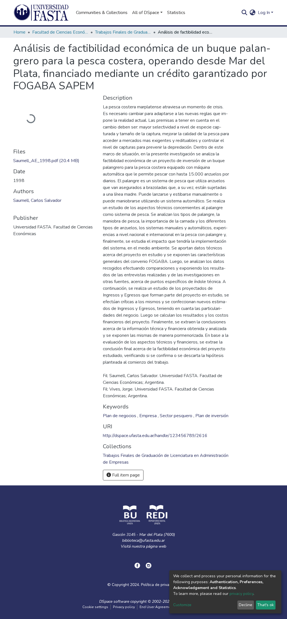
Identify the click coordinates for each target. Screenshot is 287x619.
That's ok (265, 605)
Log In (264, 13)
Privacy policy (124, 607)
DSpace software (114, 601)
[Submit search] (244, 12)
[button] (252, 12)
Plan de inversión (211, 416)
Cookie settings (95, 607)
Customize (182, 605)
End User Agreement (157, 607)
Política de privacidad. (160, 584)
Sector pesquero (176, 416)
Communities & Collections (102, 13)
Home (19, 32)
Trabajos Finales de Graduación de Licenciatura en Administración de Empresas (123, 32)
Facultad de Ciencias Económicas (60, 32)
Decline (245, 605)
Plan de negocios (120, 416)
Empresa (148, 416)
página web (156, 546)
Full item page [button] (125, 475)
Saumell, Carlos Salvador (37, 200)
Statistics (176, 13)
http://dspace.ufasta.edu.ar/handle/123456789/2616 (155, 436)
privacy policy (241, 593)
